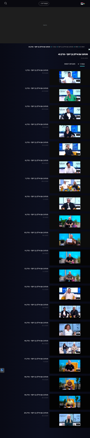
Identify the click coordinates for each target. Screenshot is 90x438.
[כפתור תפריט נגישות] (2, 370)
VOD (76, 47)
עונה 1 (54, 47)
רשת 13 (82, 47)
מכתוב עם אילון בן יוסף (65, 47)
